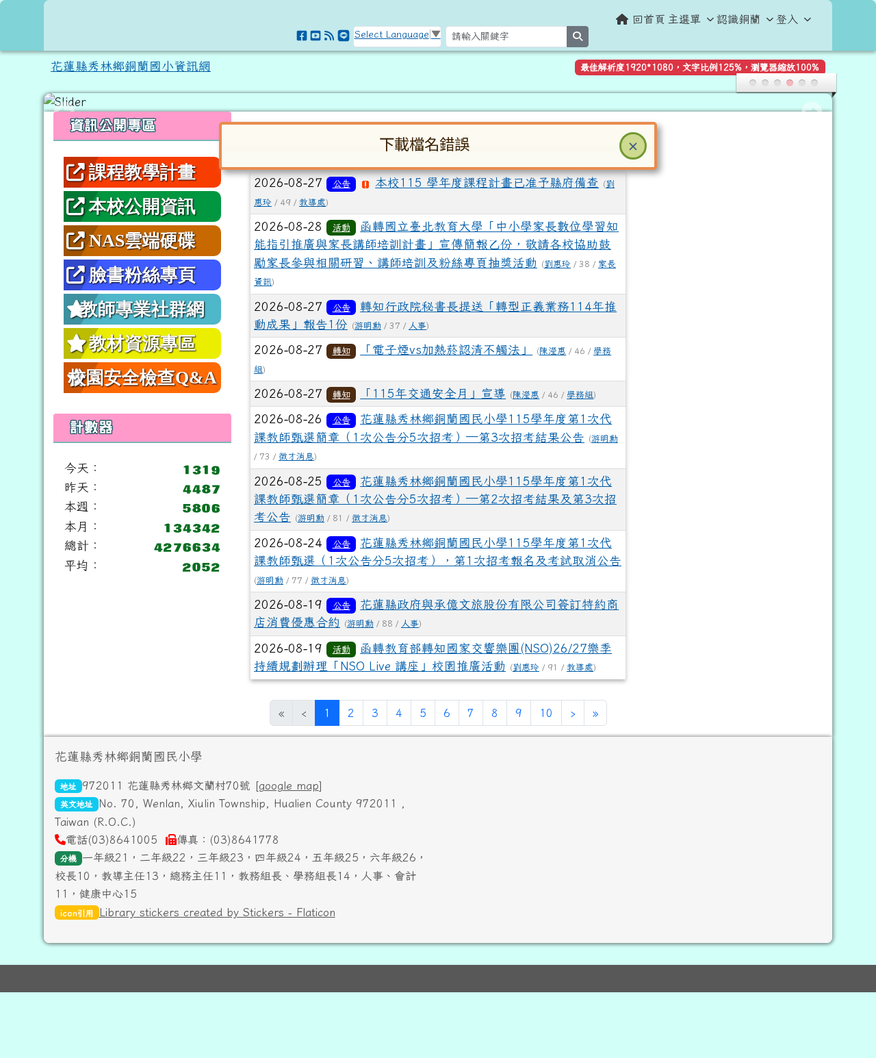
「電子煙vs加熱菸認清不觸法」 (446, 349)
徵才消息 (296, 456)
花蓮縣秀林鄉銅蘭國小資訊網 (131, 66)
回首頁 (648, 19)
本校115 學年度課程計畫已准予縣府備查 (487, 182)
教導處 (312, 202)
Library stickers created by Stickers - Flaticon (217, 912)
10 (546, 712)
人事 (417, 325)
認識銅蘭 (738, 19)
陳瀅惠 (552, 351)
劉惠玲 (557, 264)
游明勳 (368, 325)
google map (289, 785)
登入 (787, 19)
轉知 (341, 350)
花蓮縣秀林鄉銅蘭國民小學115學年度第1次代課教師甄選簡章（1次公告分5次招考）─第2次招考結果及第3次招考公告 (435, 499)
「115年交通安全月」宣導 (433, 393)
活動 (341, 227)
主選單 (684, 19)
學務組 (580, 394)
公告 (341, 183)
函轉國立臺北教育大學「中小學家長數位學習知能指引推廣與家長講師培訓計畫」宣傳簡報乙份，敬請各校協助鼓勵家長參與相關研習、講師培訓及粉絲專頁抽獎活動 (436, 244)
